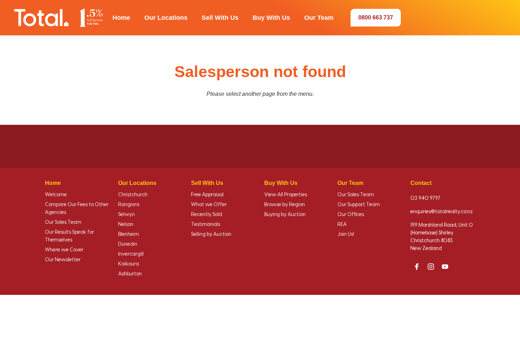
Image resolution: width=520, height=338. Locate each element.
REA (342, 224)
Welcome (56, 194)
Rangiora (128, 204)
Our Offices (350, 214)
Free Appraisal (207, 194)
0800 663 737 (375, 17)
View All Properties (285, 194)
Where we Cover (64, 249)
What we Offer (209, 204)
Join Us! (345, 234)
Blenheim (128, 234)
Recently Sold (206, 214)
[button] (121, 17)
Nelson (125, 224)
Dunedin (127, 244)
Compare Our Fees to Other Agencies (77, 208)
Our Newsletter (63, 259)
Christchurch (133, 194)
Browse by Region (284, 204)
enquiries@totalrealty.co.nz (441, 211)
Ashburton (130, 274)
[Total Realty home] (58, 17)
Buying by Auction (285, 214)
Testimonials (205, 224)
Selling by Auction (211, 234)
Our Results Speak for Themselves (69, 236)
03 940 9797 (425, 198)
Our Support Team (358, 204)
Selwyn (126, 214)
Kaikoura (128, 264)
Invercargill (131, 254)
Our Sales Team (63, 222)
